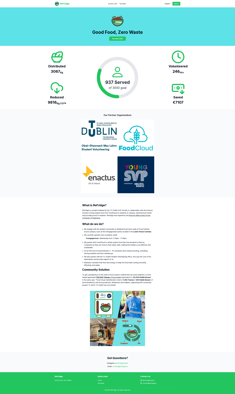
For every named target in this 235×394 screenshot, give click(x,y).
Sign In (176, 4)
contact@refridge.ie (120, 366)
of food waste (108, 277)
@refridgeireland (121, 363)
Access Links (112, 4)
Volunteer (122, 4)
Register (167, 4)
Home (100, 380)
